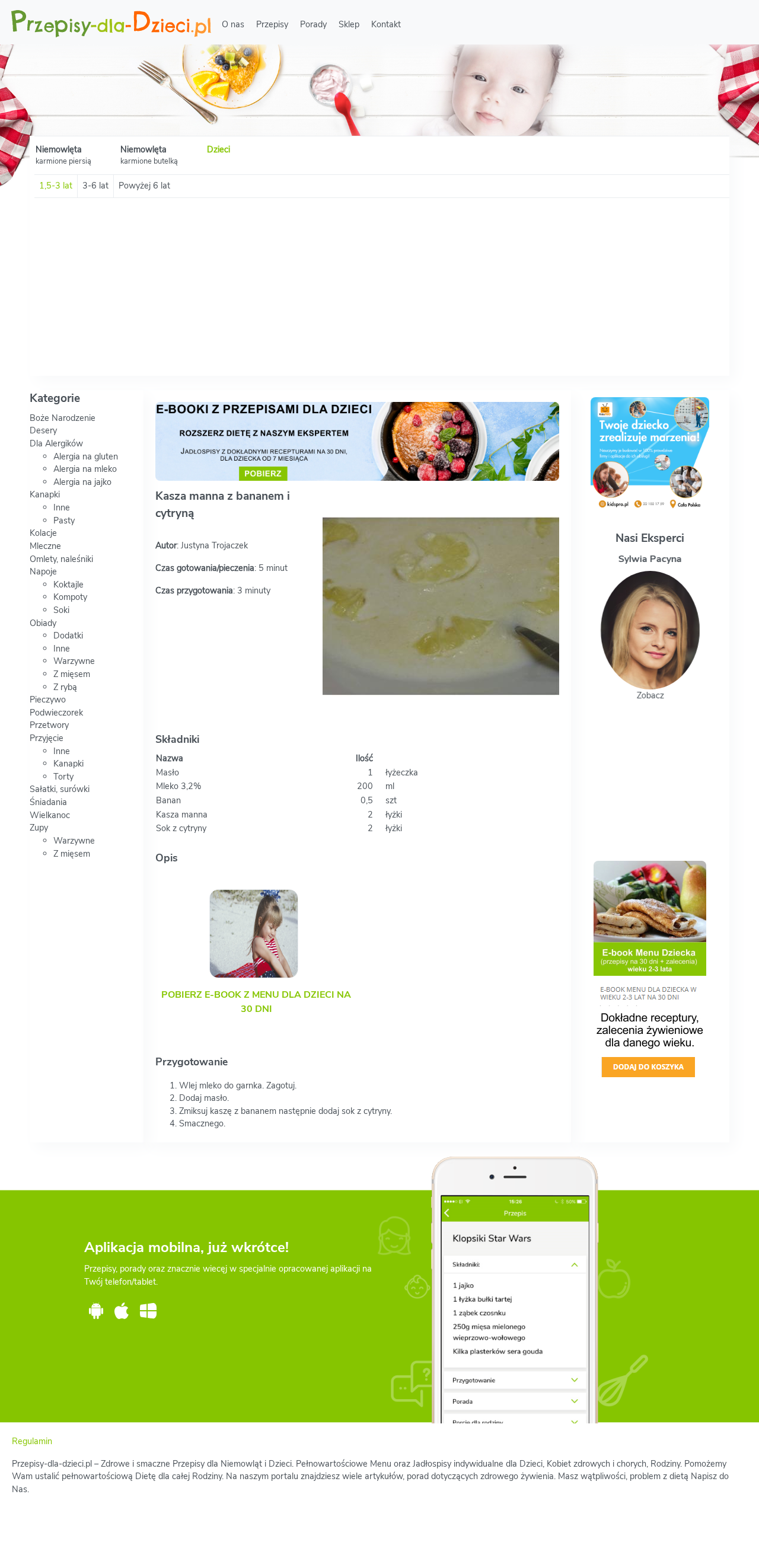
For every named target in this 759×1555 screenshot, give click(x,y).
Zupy (39, 828)
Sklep (349, 24)
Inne (61, 507)
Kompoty (70, 597)
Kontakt (386, 24)
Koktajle (68, 584)
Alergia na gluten (85, 456)
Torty (63, 777)
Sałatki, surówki (60, 789)
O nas (233, 24)
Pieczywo (48, 699)
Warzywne (74, 661)
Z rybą (65, 687)
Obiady (43, 623)
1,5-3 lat (55, 185)
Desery (43, 430)
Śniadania (48, 802)
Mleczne (45, 546)
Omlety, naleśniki (61, 559)
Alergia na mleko (85, 469)
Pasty (64, 520)
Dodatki (68, 635)
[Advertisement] (379, 287)
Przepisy (272, 24)
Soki (61, 610)
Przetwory (49, 725)
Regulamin (32, 1441)
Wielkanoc (50, 815)
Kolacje (43, 533)
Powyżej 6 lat (144, 185)
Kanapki (45, 494)
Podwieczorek (56, 713)
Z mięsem (71, 674)
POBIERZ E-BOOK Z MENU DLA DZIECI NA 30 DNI (256, 1002)
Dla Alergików (56, 443)
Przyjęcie (46, 738)
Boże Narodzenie (62, 418)
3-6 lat (95, 185)
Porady (313, 24)
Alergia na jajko (82, 482)
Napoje (43, 571)
